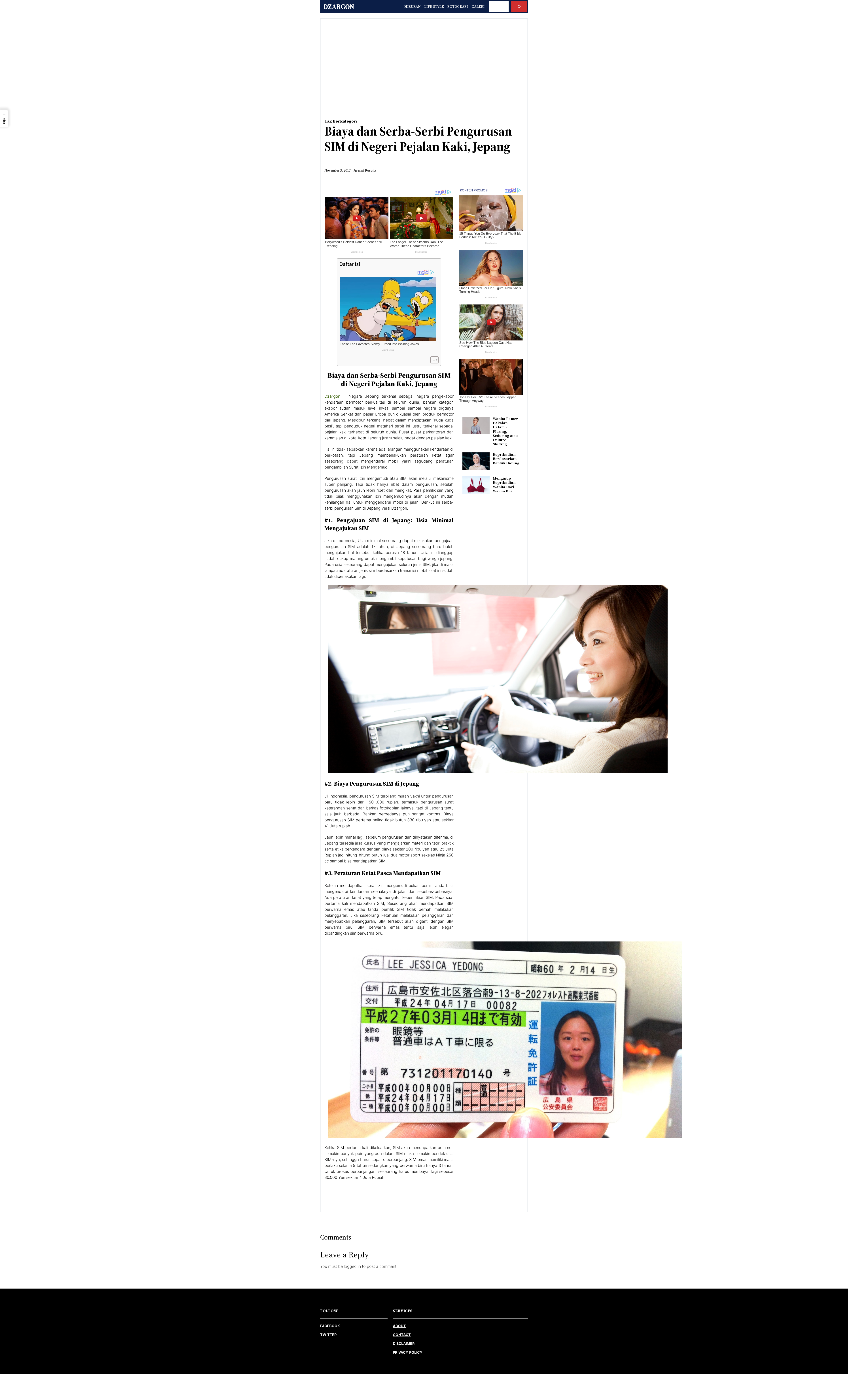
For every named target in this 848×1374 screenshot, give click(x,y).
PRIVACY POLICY (407, 1352)
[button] (4, 118)
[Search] (519, 6)
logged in (352, 1266)
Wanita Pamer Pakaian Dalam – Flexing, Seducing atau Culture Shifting (505, 431)
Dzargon (339, 6)
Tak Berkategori (340, 121)
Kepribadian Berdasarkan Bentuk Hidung (506, 458)
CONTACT (402, 1334)
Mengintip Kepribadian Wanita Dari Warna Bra (504, 484)
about (399, 1326)
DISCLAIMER (404, 1343)
